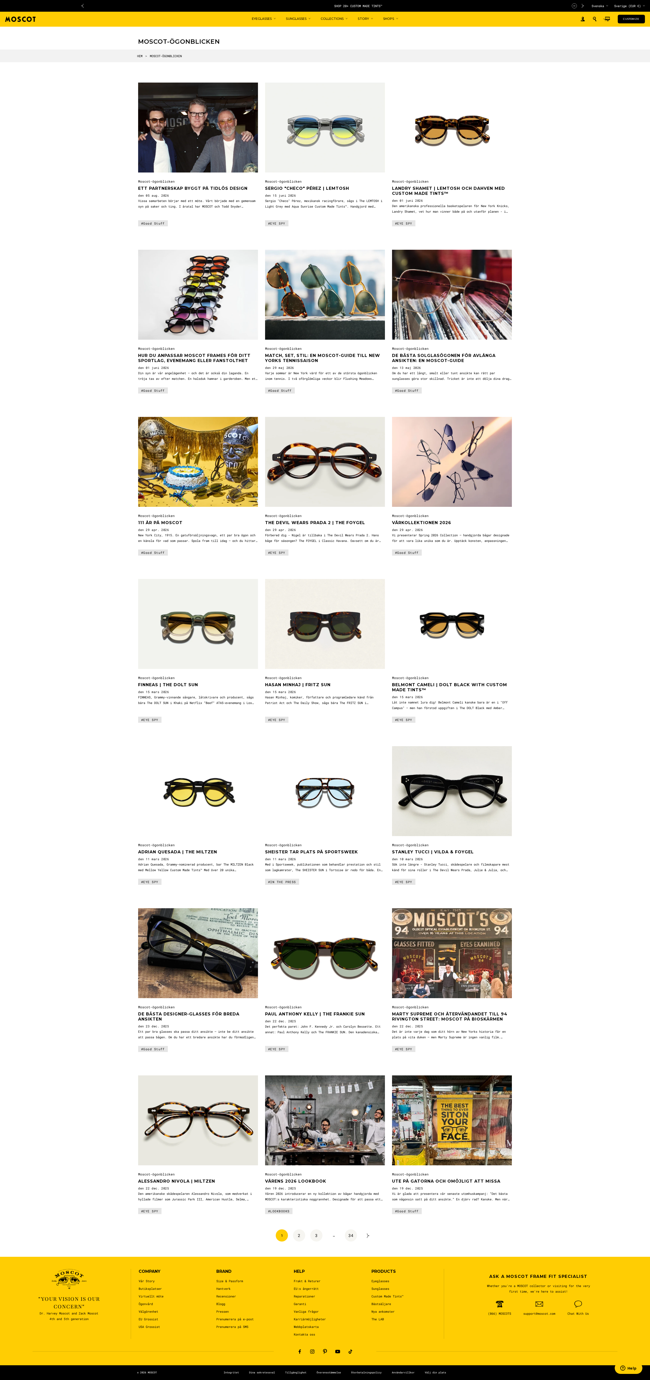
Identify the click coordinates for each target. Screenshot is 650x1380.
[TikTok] (350, 1351)
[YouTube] (337, 1351)
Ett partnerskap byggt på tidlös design (193, 188)
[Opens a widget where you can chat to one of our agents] (628, 1368)
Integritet (231, 1372)
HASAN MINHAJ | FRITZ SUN (298, 684)
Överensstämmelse (329, 1372)
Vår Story (147, 1281)
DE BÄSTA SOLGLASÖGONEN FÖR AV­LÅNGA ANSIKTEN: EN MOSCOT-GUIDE (444, 358)
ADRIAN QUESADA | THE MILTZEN (177, 852)
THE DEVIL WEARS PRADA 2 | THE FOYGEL (315, 522)
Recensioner (226, 1296)
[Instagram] (312, 1351)
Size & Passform (229, 1281)
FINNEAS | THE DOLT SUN (168, 684)
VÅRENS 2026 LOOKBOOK (295, 1181)
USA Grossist (149, 1327)
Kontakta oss (304, 1334)
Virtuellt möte (151, 1296)
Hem (139, 56)
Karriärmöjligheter (310, 1319)
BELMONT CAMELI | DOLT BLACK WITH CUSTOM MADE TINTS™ (449, 687)
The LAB (377, 1319)
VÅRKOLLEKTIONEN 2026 (421, 522)
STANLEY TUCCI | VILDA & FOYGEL (433, 852)
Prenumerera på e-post (235, 1319)
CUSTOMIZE (631, 19)
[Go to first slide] (583, 5)
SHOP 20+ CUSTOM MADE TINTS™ (333, 6)
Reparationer (304, 1296)
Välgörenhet (148, 1311)
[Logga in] (583, 19)
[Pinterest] (325, 1351)
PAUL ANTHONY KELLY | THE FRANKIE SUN (315, 1014)
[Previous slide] (82, 5)
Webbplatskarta (306, 1327)
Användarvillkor (403, 1372)
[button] (594, 19)
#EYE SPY (276, 223)
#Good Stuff (153, 223)
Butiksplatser (150, 1289)
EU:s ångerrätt (306, 1289)
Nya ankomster (383, 1311)
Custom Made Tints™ (387, 1296)
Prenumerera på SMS (232, 1327)
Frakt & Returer (307, 1281)
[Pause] (574, 6)
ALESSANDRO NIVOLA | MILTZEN (176, 1181)
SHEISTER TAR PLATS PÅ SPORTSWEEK (311, 852)
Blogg (220, 1304)
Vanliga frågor (306, 1311)
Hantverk (223, 1289)
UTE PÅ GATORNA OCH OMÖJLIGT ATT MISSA (446, 1181)
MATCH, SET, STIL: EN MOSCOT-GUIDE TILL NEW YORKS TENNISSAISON (322, 358)
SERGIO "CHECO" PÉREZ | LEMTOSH (307, 188)
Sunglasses (380, 1289)
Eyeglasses (380, 1281)
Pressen (222, 1311)
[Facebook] (299, 1351)
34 (350, 1235)
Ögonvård (146, 1304)
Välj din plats (435, 1372)
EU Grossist (148, 1319)
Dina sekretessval (262, 1372)
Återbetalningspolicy (366, 1372)
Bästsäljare (381, 1304)
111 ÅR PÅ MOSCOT (160, 522)
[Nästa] (368, 1235)
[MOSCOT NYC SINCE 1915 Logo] (20, 19)
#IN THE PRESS (282, 882)
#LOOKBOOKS (278, 1211)
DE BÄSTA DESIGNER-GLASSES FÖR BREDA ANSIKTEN (188, 1017)
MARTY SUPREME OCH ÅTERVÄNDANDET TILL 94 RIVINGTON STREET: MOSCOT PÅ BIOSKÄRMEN (449, 1017)
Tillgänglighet (295, 1372)
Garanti (300, 1304)
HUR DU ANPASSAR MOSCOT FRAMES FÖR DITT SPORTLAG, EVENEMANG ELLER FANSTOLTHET (194, 358)
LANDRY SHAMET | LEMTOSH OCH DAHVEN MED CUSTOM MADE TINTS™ (448, 191)
